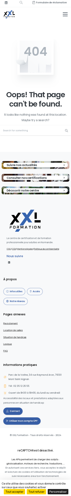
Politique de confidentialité (46, 249)
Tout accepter (14, 492)
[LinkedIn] (6, 2)
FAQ (5, 350)
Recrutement (10, 323)
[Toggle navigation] (65, 14)
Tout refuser (36, 492)
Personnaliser (58, 492)
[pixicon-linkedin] (9, 262)
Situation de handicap (14, 337)
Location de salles (13, 330)
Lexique (7, 344)
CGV (14, 249)
